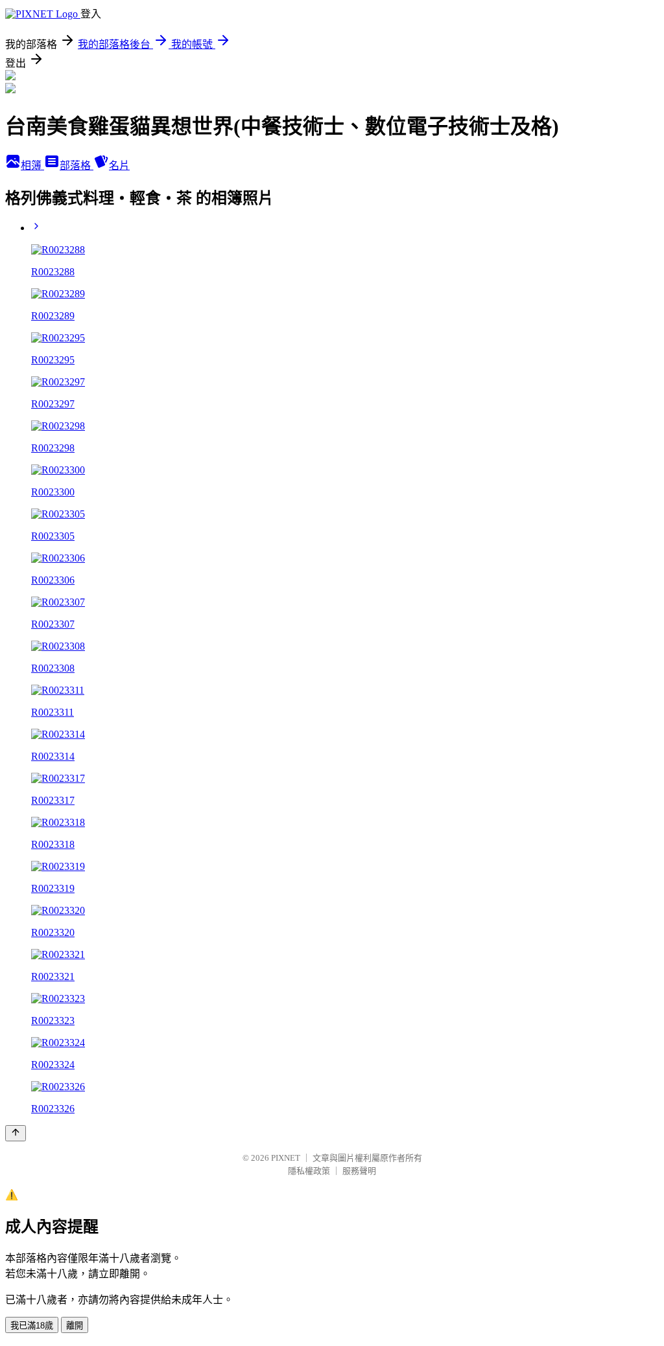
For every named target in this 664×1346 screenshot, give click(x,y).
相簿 (32, 165)
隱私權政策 (309, 1171)
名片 (119, 165)
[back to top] (15, 1133)
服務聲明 (359, 1171)
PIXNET (285, 1158)
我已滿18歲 (31, 1325)
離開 (74, 1325)
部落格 (76, 165)
